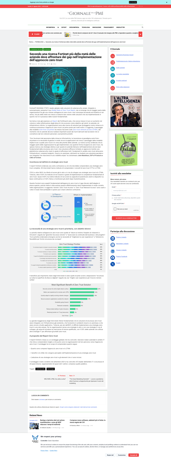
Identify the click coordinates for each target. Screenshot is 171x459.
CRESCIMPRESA (74, 27)
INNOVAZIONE (96, 27)
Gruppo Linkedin (121, 250)
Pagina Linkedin (121, 237)
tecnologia (50, 369)
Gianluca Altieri (75, 425)
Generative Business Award (124, 55)
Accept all (133, 455)
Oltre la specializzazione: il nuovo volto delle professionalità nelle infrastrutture (111, 6)
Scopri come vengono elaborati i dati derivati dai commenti (78, 407)
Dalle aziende (120, 68)
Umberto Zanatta (46, 428)
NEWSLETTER (120, 27)
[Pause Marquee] (140, 34)
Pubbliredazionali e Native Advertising (128, 61)
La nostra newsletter (122, 74)
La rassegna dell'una (36, 49)
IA (58, 27)
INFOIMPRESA (50, 27)
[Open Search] (142, 27)
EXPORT (64, 27)
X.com (118, 263)
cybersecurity (40, 369)
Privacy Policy (44, 450)
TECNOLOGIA (86, 27)
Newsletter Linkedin (122, 244)
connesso (42, 399)
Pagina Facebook (121, 256)
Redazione (34, 64)
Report (54, 121)
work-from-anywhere (46, 130)
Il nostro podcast (121, 80)
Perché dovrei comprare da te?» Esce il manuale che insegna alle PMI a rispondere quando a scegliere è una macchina (88, 33)
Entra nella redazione (122, 87)
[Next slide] (142, 6)
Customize (122, 455)
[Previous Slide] (139, 6)
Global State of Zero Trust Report (63, 110)
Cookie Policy (53, 450)
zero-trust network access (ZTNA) (85, 130)
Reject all (110, 455)
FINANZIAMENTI (109, 27)
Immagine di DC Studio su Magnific (33, 422)
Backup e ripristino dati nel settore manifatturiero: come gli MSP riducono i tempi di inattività (52, 422)
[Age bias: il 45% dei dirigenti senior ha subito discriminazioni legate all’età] (132, 35)
